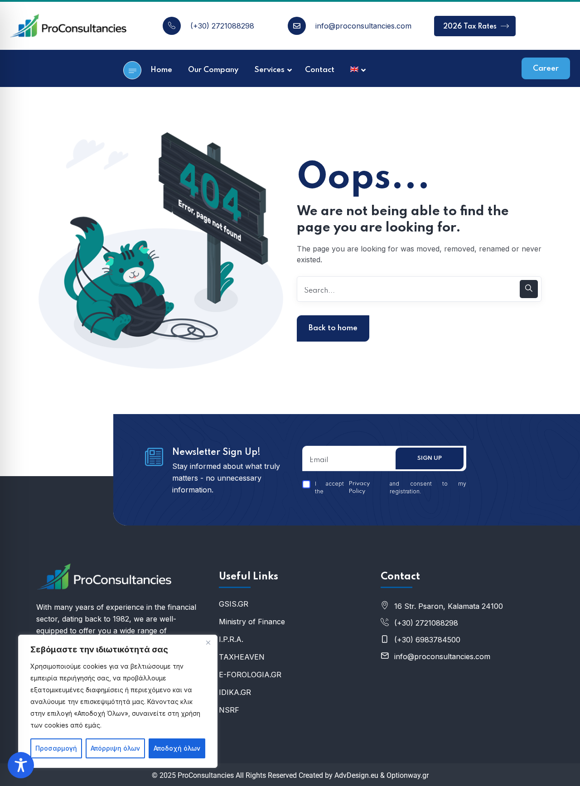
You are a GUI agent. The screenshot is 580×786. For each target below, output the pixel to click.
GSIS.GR (233, 603)
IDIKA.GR (235, 692)
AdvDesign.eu (356, 775)
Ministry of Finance (252, 621)
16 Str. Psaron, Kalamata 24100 (448, 606)
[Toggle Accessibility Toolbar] (21, 765)
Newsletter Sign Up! (216, 452)
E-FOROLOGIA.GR (250, 674)
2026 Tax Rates (470, 26)
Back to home (333, 328)
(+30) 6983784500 (427, 639)
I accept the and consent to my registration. (390, 487)
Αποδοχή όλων (177, 748)
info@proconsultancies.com (363, 25)
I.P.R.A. (231, 639)
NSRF (229, 709)
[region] (118, 701)
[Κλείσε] (208, 642)
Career (546, 68)
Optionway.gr (408, 775)
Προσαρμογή (56, 748)
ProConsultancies (206, 775)
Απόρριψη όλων (115, 748)
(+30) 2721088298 (222, 25)
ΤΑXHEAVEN (242, 656)
